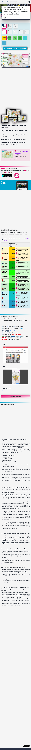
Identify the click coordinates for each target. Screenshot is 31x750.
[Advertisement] (15, 93)
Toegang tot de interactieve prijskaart (15, 48)
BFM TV (5, 366)
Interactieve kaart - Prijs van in (22, 259)
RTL (4, 344)
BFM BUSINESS (7, 388)
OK (5, 17)
